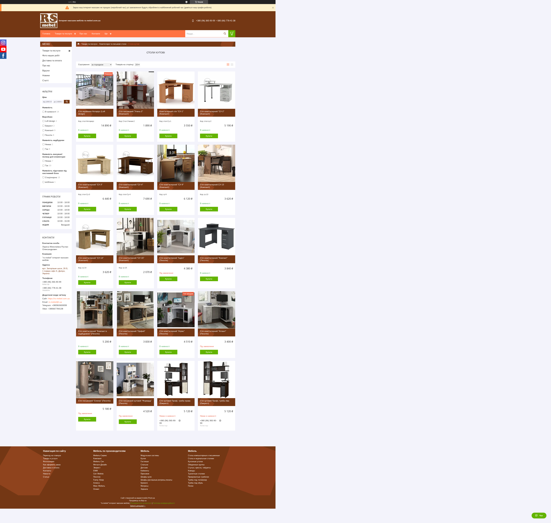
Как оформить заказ (52, 465)
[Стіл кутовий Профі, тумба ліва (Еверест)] (216, 379)
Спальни (144, 465)
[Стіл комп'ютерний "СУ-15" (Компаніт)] (135, 236)
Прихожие (145, 474)
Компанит (97, 458)
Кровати (144, 483)
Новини (46, 75)
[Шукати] (224, 33)
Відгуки (46, 70)
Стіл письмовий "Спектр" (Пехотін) (94, 401)
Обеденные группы (196, 465)
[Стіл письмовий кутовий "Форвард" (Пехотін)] (135, 379)
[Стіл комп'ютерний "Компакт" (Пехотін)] (216, 236)
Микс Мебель (99, 486)
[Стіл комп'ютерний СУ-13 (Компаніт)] (216, 163)
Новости (46, 474)
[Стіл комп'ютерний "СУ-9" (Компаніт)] (176, 163)
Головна (46, 33)
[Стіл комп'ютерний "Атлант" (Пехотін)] (216, 310)
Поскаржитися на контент (141, 503)
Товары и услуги (50, 458)
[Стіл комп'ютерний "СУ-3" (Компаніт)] (94, 163)
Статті (45, 80)
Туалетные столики (196, 474)
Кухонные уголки (195, 461)
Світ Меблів (98, 474)
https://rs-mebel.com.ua (59, 298)
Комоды (191, 471)
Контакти (96, 33)
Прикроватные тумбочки (198, 477)
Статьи (46, 477)
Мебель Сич (98, 461)
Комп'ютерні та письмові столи (112, 44)
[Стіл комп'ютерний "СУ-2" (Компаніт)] (216, 90)
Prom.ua (151, 498)
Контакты (47, 471)
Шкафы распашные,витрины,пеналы (156, 480)
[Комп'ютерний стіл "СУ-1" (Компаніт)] (176, 90)
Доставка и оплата (51, 468)
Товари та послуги (63, 33)
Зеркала (144, 489)
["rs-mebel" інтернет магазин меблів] (48, 20)
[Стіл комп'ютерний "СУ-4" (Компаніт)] (135, 163)
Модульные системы (150, 455)
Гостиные (145, 461)
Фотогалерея (48, 461)
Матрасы (144, 486)
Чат (541, 515)
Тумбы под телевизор (197, 480)
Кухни (143, 458)
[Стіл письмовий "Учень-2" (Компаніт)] (135, 90)
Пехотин (96, 477)
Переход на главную (52, 455)
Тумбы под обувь (195, 483)
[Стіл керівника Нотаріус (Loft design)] (94, 90)
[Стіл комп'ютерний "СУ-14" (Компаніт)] (94, 236)
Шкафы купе (146, 477)
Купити (87, 136)
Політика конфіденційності (164, 503)
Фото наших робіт (51, 55)
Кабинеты (145, 471)
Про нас (83, 33)
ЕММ (95, 471)
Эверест (96, 468)
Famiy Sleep (98, 480)
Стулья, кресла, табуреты (199, 468)
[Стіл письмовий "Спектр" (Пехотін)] (94, 379)
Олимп (96, 489)
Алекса (96, 483)
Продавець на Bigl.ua (138, 501)
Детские (144, 468)
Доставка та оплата (52, 60)
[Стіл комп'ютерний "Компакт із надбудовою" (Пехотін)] (94, 310)
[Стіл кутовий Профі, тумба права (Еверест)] (176, 379)
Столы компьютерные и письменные (204, 455)
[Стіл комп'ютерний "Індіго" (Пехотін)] (176, 236)
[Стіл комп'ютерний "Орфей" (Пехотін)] (135, 310)
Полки (190, 486)
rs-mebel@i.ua (55, 302)
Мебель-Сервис (100, 455)
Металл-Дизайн (100, 465)
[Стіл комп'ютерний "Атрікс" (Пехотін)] (176, 310)
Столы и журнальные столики (201, 458)
